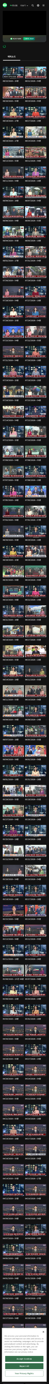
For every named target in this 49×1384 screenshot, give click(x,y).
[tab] (11, 57)
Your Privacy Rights (24, 1373)
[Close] (43, 1332)
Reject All (24, 1366)
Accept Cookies (24, 1359)
